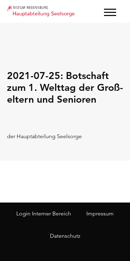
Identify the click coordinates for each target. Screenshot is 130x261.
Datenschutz (65, 235)
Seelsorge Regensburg (41, 10)
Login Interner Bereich (43, 213)
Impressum (100, 213)
